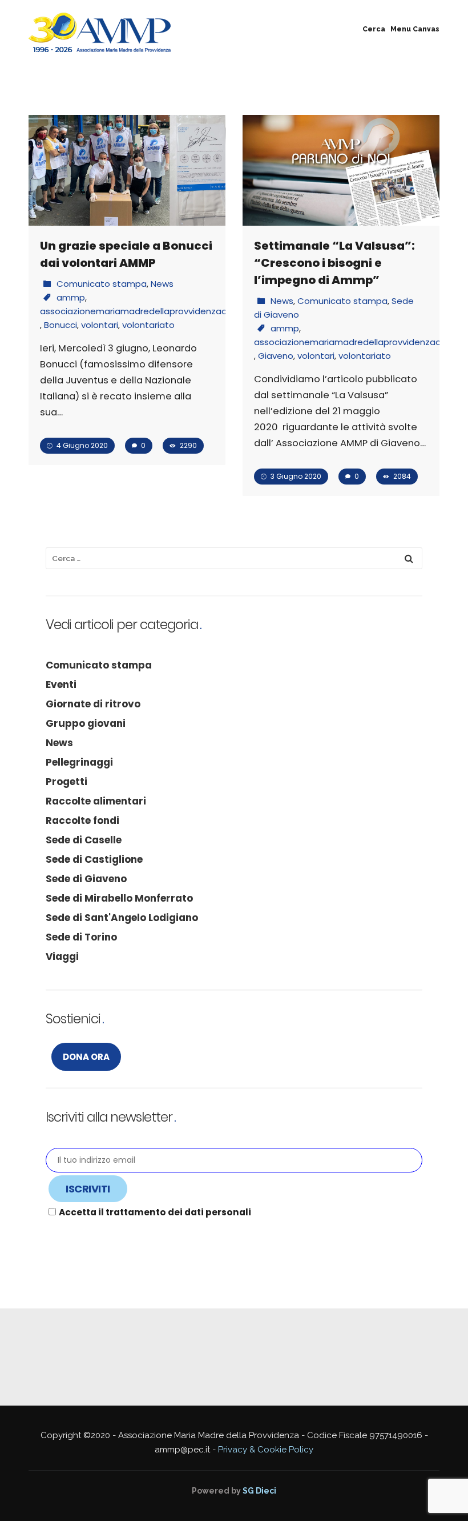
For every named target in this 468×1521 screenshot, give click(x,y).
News (162, 284)
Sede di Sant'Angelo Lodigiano (122, 917)
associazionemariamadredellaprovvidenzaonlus (142, 311)
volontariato (148, 325)
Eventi (61, 684)
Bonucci (60, 325)
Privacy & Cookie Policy (265, 1449)
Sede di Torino (81, 937)
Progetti (66, 781)
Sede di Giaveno (86, 879)
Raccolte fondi (82, 820)
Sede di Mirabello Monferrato (119, 898)
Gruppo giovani (86, 723)
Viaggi (62, 956)
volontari (99, 325)
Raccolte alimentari (96, 801)
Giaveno (275, 356)
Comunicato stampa (102, 284)
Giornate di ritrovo (93, 704)
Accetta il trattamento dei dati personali (155, 1212)
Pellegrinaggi (79, 762)
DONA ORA (86, 1057)
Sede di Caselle (84, 840)
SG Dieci (259, 1490)
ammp (71, 297)
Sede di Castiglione (94, 859)
